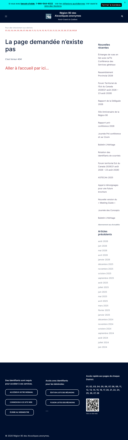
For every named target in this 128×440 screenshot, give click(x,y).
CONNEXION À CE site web (21, 402)
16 (45, 30)
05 (18, 30)
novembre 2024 (105, 324)
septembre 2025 (106, 278)
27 (67, 30)
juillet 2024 (103, 342)
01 (6, 30)
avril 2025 (103, 301)
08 (27, 30)
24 (59, 30)
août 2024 (103, 338)
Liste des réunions (53, 6)
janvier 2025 (104, 315)
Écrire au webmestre (19, 412)
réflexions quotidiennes (73, 3)
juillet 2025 (103, 287)
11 (32, 30)
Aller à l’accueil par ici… (27, 68)
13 (37, 30)
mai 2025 (102, 296)
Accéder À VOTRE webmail (21, 392)
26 (65, 30)
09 (30, 30)
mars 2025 (103, 305)
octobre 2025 (104, 273)
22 (56, 30)
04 (15, 30)
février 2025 (104, 310)
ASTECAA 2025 (105, 177)
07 (24, 30)
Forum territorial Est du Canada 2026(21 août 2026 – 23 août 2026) (109, 166)
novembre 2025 (105, 269)
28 (70, 30)
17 (48, 30)
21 (53, 30)
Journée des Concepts (109, 210)
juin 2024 (102, 347)
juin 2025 (102, 292)
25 (62, 30)
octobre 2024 (104, 328)
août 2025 (103, 282)
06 (21, 30)
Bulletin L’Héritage (106, 144)
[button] (122, 16)
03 (12, 30)
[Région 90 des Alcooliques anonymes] (48, 16)
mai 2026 (102, 250)
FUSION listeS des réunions (62, 402)
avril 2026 (103, 255)
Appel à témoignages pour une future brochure (108, 188)
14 (40, 30)
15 (43, 30)
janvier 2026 (104, 259)
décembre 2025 (105, 264)
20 (51, 30)
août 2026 (103, 241)
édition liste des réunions (62, 392)
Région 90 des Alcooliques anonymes (68, 14)
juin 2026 (102, 246)
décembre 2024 (105, 319)
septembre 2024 (106, 333)
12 (35, 30)
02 (9, 30)
